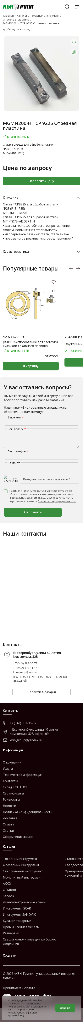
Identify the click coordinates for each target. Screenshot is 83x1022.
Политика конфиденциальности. (57, 501)
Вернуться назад (18, 29)
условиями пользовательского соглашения (27, 1005)
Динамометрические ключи (24, 902)
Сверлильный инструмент (23, 871)
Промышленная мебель (21, 927)
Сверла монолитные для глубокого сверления (29, 941)
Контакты (10, 781)
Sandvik (8, 896)
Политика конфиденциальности (27, 812)
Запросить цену (41, 181)
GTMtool (9, 890)
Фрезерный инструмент (21, 865)
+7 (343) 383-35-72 (25, 663)
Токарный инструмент (20, 859)
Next (78, 268)
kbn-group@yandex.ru (27, 672)
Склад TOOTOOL (15, 787)
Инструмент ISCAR (17, 908)
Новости (9, 806)
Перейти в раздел (41, 692)
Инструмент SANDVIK (19, 914)
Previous (71, 268)
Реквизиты (11, 799)
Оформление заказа (18, 837)
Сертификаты (13, 793)
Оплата (8, 824)
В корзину (31, 366)
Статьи (8, 830)
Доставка (10, 818)
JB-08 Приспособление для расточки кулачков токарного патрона (30, 344)
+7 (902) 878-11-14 (25, 668)
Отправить (33, 512)
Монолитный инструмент (22, 877)
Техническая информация (22, 775)
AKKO (7, 883)
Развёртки (11, 933)
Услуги (8, 768)
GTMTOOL (52, 356)
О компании (12, 762)
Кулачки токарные (17, 921)
